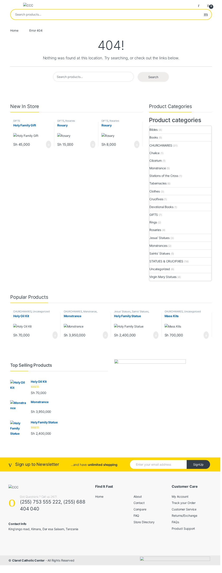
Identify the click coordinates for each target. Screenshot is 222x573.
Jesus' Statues (159, 238)
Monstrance (157, 168)
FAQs (175, 522)
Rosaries (70, 120)
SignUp (198, 464)
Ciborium (155, 160)
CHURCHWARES (160, 145)
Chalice (154, 153)
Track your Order (184, 503)
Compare (140, 509)
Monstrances (158, 245)
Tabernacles (157, 183)
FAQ (136, 515)
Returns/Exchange (184, 515)
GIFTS (16, 120)
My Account (180, 496)
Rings (153, 222)
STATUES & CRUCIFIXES (166, 261)
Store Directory (144, 522)
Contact (139, 503)
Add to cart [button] (48, 144)
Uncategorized (159, 269)
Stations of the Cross (163, 176)
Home (14, 30)
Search (205, 14)
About (138, 496)
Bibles (153, 129)
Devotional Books (161, 207)
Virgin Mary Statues (162, 277)
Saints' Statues (159, 253)
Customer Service (184, 509)
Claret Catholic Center (28, 560)
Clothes (154, 191)
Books (153, 137)
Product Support (183, 528)
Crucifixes (156, 199)
